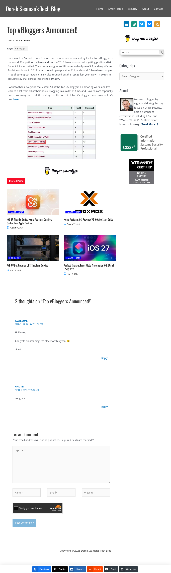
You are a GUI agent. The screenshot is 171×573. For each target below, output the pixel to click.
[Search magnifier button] (161, 52)
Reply (104, 358)
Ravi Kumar (21, 320)
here (16, 99)
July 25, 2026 (15, 270)
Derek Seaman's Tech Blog (33, 8)
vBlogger (21, 48)
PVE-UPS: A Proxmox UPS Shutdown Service (27, 265)
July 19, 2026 (72, 274)
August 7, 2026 (72, 224)
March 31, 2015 (13, 40)
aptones (20, 386)
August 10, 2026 (16, 227)
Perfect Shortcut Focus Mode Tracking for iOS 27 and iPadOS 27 (89, 267)
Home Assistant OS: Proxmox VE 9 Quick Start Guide (88, 219)
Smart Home (16, 212)
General (26, 40)
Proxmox (14, 258)
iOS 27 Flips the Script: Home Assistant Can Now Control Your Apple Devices (29, 221)
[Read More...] (149, 124)
